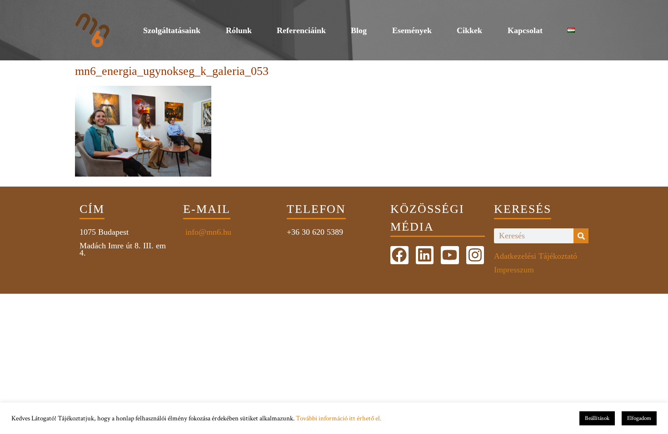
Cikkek (469, 30)
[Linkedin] (425, 255)
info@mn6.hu (207, 232)
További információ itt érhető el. (338, 418)
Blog (359, 30)
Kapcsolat (525, 30)
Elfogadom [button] (639, 418)
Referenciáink (301, 30)
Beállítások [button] (597, 418)
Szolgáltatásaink (171, 30)
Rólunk (239, 30)
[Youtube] (450, 255)
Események (412, 30)
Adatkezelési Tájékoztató (535, 256)
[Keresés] (580, 235)
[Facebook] (399, 255)
